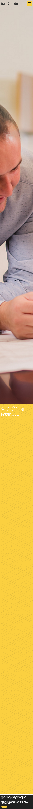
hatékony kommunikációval (10, 415)
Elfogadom (4, 806)
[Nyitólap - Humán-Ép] (10, 4)
